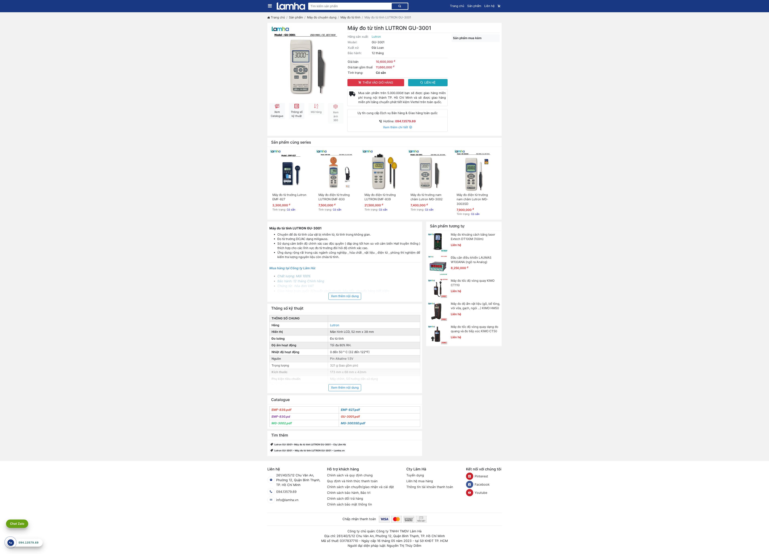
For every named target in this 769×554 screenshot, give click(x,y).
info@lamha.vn (287, 500)
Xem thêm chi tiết (396, 127)
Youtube (481, 493)
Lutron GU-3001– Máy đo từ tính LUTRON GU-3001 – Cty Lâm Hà (310, 444)
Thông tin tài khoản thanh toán (429, 487)
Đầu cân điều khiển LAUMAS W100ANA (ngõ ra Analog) (471, 260)
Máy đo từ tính (350, 17)
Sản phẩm (474, 6)
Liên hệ (489, 6)
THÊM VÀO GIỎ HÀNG (377, 82)
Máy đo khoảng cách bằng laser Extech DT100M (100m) (473, 237)
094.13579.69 (286, 492)
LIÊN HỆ (430, 82)
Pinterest (481, 476)
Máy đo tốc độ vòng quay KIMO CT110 (472, 283)
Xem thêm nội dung (345, 296)
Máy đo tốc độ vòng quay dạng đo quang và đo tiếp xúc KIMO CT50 (474, 329)
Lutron (376, 36)
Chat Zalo (17, 524)
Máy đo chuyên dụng (321, 17)
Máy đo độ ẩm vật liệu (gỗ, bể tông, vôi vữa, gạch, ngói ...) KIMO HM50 (475, 306)
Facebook (482, 484)
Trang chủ (457, 6)
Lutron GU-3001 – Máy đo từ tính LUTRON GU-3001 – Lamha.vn (309, 450)
